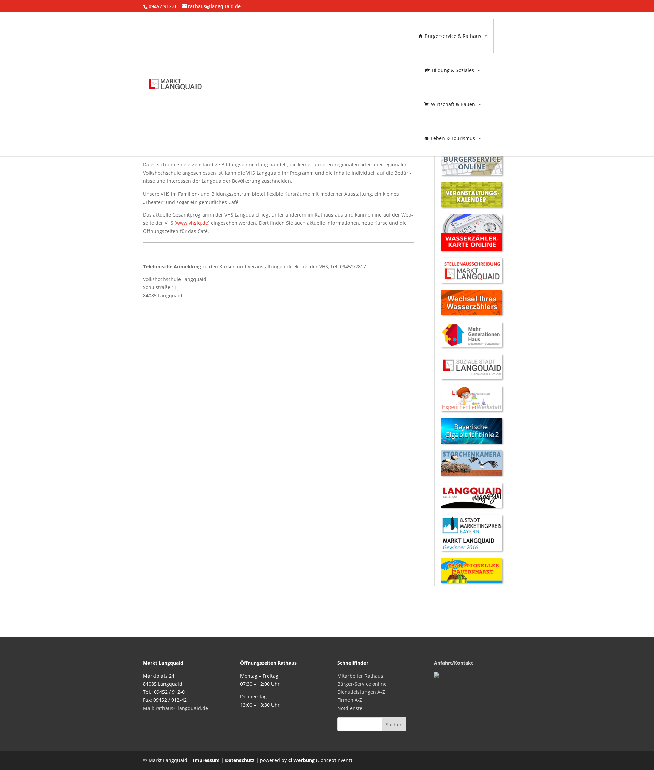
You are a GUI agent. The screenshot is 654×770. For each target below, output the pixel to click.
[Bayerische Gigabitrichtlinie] (471, 442)
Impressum (206, 760)
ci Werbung (301, 760)
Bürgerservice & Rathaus (453, 36)
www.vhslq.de (192, 223)
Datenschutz (239, 760)
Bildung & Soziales (453, 70)
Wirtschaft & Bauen (453, 104)
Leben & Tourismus (453, 138)
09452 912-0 (162, 6)
